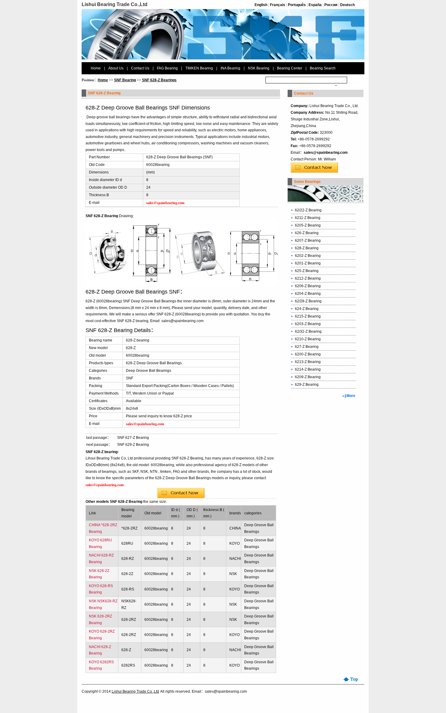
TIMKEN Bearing (199, 68)
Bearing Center (289, 68)
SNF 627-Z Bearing (133, 438)
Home (96, 68)
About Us (115, 68)
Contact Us (140, 68)
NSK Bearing (258, 68)
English (261, 5)
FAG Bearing (167, 68)
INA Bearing (230, 68)
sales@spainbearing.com (326, 152)
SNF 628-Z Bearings (159, 80)
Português (297, 5)
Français (277, 5)
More (350, 396)
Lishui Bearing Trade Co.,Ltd (135, 691)
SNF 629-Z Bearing (133, 444)
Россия (330, 5)
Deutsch (347, 5)
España (315, 5)
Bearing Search (323, 68)
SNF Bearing (125, 80)
